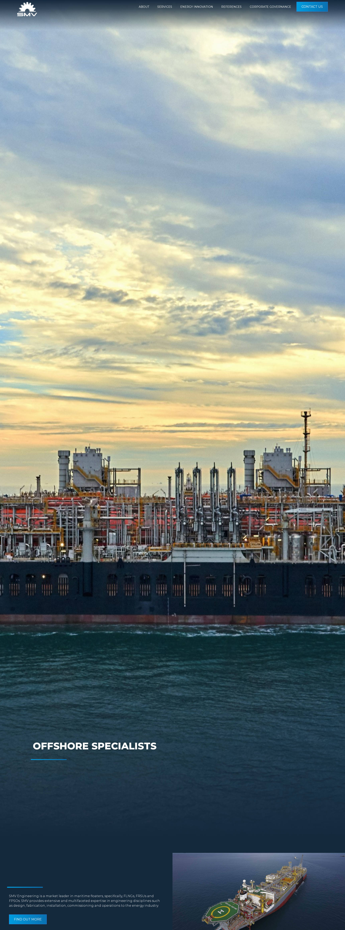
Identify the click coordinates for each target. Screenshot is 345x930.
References (231, 7)
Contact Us (312, 7)
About (144, 7)
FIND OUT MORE (28, 919)
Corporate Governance (270, 7)
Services (164, 7)
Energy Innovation (196, 7)
